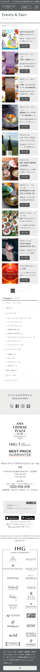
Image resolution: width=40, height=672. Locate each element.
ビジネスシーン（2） (14, 362)
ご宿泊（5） (9, 308)
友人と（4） (11, 358)
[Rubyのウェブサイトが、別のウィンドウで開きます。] (13, 596)
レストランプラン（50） (13, 349)
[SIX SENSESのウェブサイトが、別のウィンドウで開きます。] (13, 559)
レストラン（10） (11, 313)
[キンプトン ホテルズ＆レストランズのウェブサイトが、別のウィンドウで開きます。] (13, 577)
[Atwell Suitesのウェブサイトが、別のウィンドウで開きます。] (31, 634)
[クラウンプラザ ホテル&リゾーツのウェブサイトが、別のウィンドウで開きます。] (13, 606)
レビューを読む (31, 502)
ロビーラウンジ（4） (14, 341)
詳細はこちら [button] (7, 663)
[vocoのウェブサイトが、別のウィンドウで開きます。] (31, 587)
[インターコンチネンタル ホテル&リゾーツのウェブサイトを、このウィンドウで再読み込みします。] (13, 568)
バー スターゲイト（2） (15, 322)
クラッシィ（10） (11, 375)
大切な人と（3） (12, 366)
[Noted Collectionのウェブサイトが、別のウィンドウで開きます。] (13, 587)
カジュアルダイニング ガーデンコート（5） (21, 337)
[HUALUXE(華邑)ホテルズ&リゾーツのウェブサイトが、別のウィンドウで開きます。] (31, 596)
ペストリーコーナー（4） (15, 345)
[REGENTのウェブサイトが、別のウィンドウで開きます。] (31, 559)
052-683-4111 (5, 1)
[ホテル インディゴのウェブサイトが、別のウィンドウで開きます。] (31, 577)
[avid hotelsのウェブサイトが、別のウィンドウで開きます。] (13, 634)
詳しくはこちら (13, 527)
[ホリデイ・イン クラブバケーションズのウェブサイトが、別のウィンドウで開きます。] (31, 644)
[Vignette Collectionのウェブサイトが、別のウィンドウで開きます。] (31, 568)
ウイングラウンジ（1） (14, 326)
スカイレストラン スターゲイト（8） (19, 318)
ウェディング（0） (11, 380)
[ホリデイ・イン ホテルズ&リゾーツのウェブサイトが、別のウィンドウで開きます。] (13, 625)
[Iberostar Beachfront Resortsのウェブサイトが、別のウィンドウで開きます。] (31, 606)
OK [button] (20, 668)
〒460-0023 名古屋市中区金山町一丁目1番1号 (27, 1)
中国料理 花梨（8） (13, 330)
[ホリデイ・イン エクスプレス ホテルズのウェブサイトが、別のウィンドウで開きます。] (31, 615)
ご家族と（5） (12, 354)
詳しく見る (25, 46)
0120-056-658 (20, 487)
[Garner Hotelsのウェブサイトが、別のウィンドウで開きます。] (31, 625)
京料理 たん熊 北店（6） (15, 333)
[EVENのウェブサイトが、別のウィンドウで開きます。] (13, 615)
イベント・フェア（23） (13, 303)
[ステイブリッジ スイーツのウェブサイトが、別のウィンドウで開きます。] (13, 644)
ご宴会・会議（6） (11, 370)
